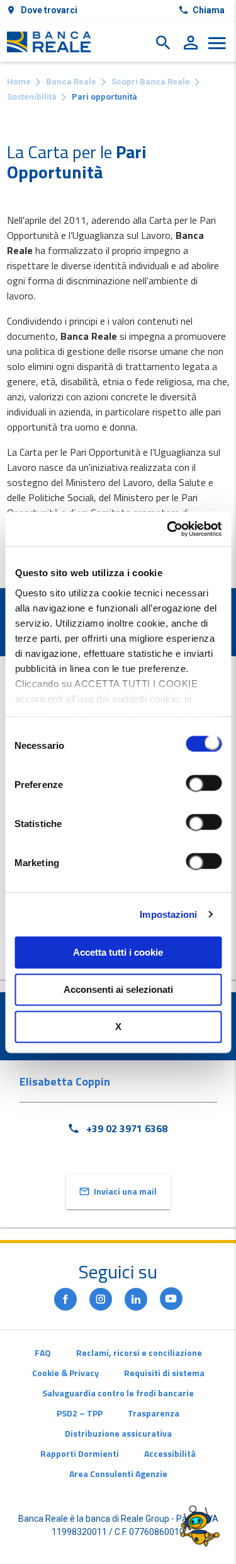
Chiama (209, 10)
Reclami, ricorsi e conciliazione (139, 1352)
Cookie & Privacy (65, 1372)
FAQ (43, 1352)
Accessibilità (170, 1453)
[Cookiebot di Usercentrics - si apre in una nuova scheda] (168, 529)
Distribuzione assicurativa (118, 1433)
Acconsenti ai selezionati (118, 989)
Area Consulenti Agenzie (118, 1473)
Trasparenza (153, 1413)
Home (19, 81)
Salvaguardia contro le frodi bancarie (118, 1392)
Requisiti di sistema (164, 1372)
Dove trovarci (49, 10)
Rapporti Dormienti (79, 1453)
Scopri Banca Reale (150, 81)
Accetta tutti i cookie (118, 952)
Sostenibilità (32, 96)
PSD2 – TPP (80, 1413)
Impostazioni (168, 914)
